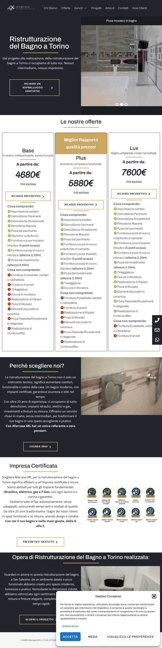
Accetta (70, 636)
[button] (154, 596)
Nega (92, 636)
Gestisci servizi (70, 626)
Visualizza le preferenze (130, 636)
